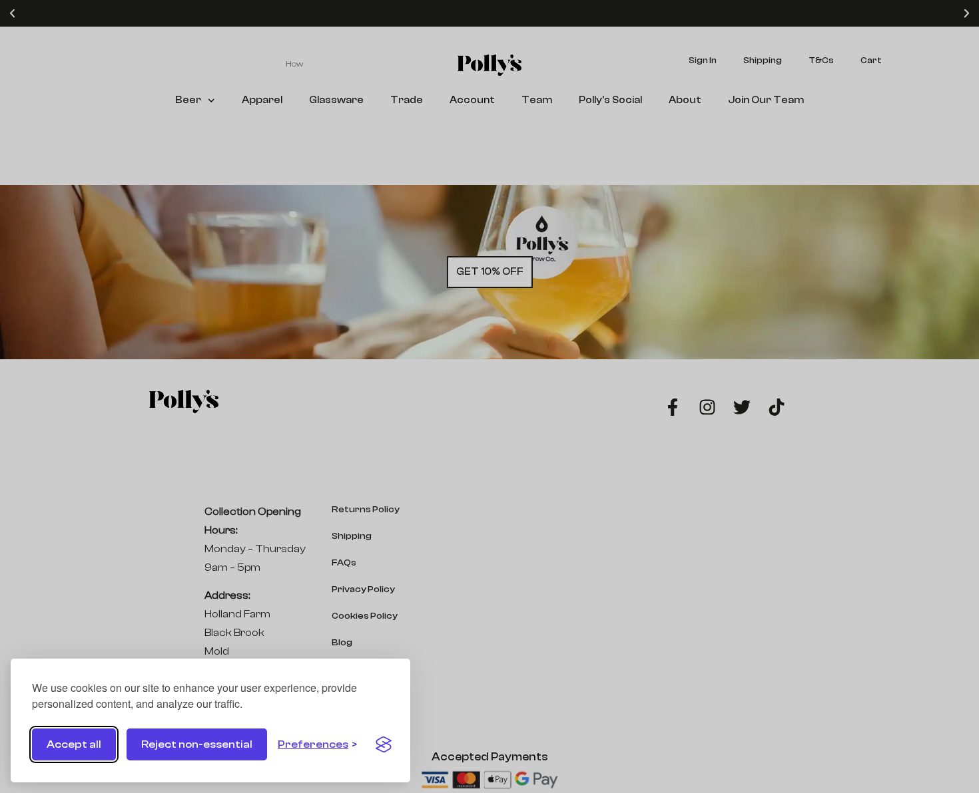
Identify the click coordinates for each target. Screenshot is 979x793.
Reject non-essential (196, 744)
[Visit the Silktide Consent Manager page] (384, 744)
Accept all (74, 744)
